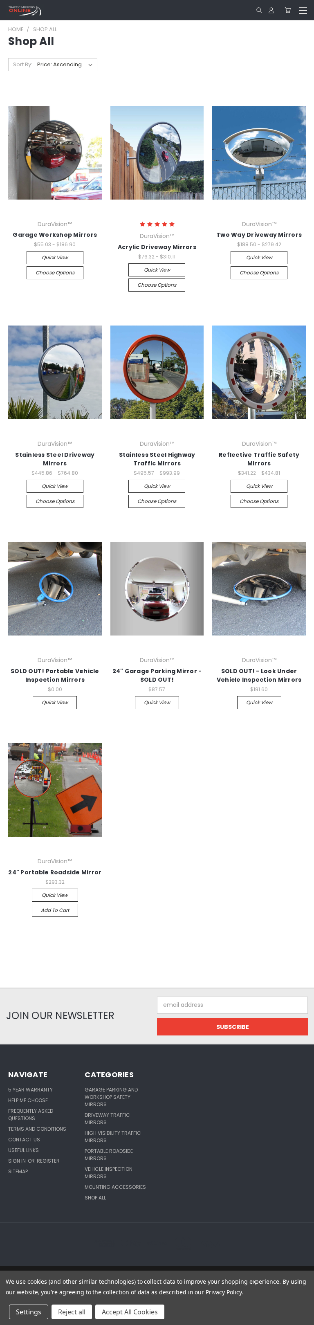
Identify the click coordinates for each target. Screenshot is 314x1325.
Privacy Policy (223, 1292)
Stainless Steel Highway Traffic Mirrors (157, 459)
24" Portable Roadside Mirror (54, 872)
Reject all (71, 1311)
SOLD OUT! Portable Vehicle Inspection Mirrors (55, 675)
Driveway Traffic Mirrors (107, 1119)
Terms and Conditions (37, 1128)
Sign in (17, 1160)
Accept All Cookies (130, 1311)
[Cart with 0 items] (287, 10)
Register (48, 1160)
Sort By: (22, 64)
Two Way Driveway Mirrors (259, 235)
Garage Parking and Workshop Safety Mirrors (111, 1097)
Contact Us (24, 1139)
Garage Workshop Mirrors (55, 235)
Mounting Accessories (115, 1187)
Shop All (95, 1197)
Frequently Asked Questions (30, 1114)
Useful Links (23, 1150)
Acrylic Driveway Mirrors (157, 247)
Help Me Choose (28, 1100)
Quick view (55, 257)
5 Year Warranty (30, 1089)
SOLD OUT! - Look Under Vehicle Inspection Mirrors (259, 675)
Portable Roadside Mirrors (109, 1155)
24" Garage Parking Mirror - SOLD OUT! (157, 675)
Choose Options (55, 272)
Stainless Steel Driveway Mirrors (54, 459)
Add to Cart (55, 910)
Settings (28, 1311)
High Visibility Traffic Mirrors (113, 1137)
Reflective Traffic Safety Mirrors (259, 459)
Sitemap (18, 1171)
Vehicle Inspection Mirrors (108, 1173)
